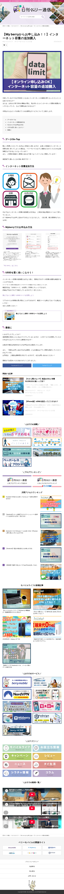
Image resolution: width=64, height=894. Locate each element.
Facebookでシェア (17, 365)
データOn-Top (11, 119)
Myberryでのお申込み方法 (15, 125)
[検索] (42, 16)
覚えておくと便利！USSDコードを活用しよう (18, 295)
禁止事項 (32, 871)
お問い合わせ (32, 876)
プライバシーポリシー (32, 861)
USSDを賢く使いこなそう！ (15, 127)
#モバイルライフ (8, 41)
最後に (9, 130)
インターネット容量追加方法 (16, 122)
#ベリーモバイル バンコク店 (23, 41)
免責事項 (32, 866)
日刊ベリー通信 (6, 26)
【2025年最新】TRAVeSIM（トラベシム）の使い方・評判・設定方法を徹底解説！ (31, 1)
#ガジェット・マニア (44, 390)
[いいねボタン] (4, 45)
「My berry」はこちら (10, 265)
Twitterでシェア (47, 365)
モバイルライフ (14, 26)
